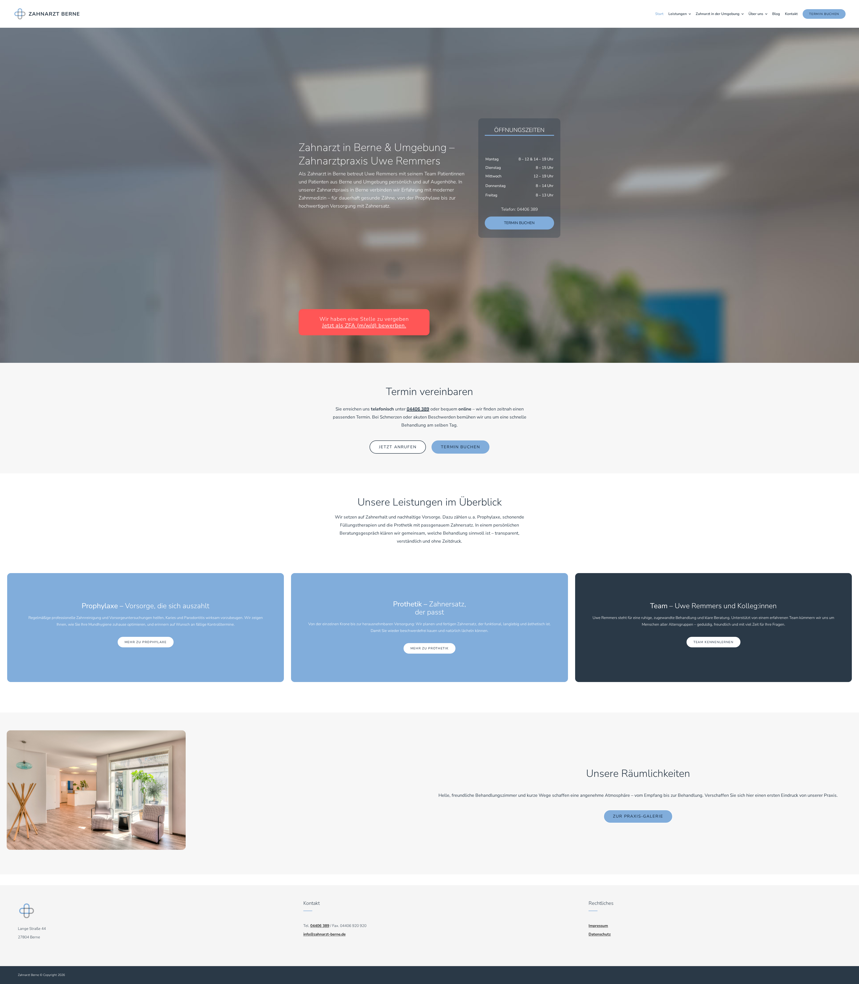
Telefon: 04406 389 (519, 209)
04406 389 (418, 409)
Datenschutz (600, 934)
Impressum (598, 925)
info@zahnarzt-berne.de (324, 934)
